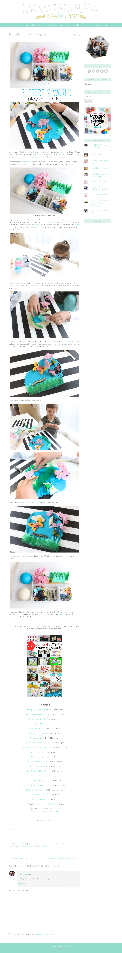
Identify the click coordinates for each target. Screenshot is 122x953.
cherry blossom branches (49, 222)
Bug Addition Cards (34, 729)
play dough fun (34, 846)
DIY (67, 25)
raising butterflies (26, 162)
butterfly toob (39, 227)
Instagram (41, 811)
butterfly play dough (60, 844)
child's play (24, 844)
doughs (62, 341)
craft (47, 25)
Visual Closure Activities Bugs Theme (40, 776)
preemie (24, 25)
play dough (14, 846)
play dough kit (62, 152)
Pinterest (49, 811)
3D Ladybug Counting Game (38, 757)
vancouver (85, 25)
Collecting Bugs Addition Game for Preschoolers (36, 747)
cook (61, 25)
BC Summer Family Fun (98, 155)
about (105, 25)
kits (69, 341)
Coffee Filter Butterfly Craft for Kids (40, 780)
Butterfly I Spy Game (38, 752)
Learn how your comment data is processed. (48, 934)
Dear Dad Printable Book (99, 195)
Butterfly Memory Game (38, 799)
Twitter (56, 811)
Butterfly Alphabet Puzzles (38, 719)
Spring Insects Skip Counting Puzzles (35, 785)
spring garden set (39, 154)
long (37, 225)
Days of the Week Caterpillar (39, 795)
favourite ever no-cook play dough (60, 220)
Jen (12, 844)
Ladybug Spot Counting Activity (36, 790)
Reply (23, 883)
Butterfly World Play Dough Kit (40, 724)
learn (54, 25)
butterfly (40, 844)
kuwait (75, 25)
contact (96, 25)
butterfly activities (49, 844)
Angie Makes (67, 946)
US (44, 614)
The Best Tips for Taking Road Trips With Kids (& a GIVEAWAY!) (100, 203)
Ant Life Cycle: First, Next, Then (35, 743)
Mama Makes (23, 874)
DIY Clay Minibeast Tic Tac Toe (37, 762)
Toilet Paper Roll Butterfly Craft (43, 804)
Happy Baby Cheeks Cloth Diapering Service (62, 858)
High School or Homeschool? (100, 168)
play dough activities (24, 846)
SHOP (16, 25)
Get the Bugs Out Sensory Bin (35, 714)
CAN (40, 614)
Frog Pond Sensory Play (19, 858)
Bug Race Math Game (37, 738)
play (40, 25)
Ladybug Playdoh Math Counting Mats (38, 710)
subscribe (88, 101)
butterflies (34, 844)
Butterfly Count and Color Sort (37, 771)
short (41, 225)
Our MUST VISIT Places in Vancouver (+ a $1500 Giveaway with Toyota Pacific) (101, 147)
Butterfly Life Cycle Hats (37, 766)
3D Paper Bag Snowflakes (99, 181)
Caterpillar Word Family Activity (37, 733)
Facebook (33, 811)
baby (33, 25)
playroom (62, 614)
